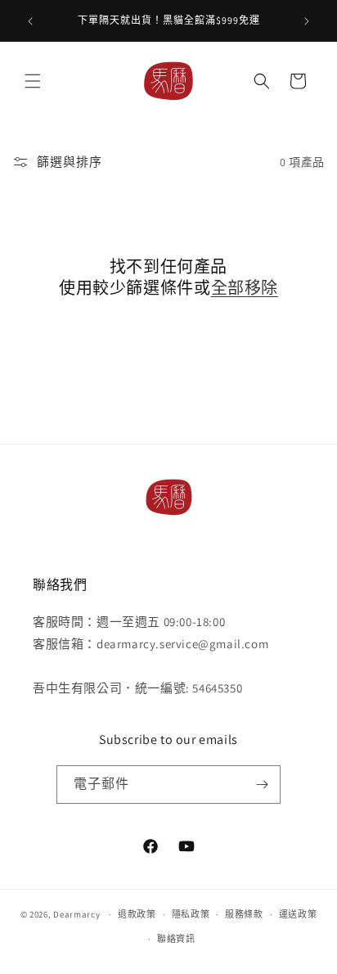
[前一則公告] (30, 21)
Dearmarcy (76, 914)
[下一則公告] (307, 21)
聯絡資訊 (176, 939)
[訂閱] (262, 784)
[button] (33, 81)
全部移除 (244, 288)
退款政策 (137, 914)
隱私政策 (191, 914)
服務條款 (244, 914)
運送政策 (298, 914)
